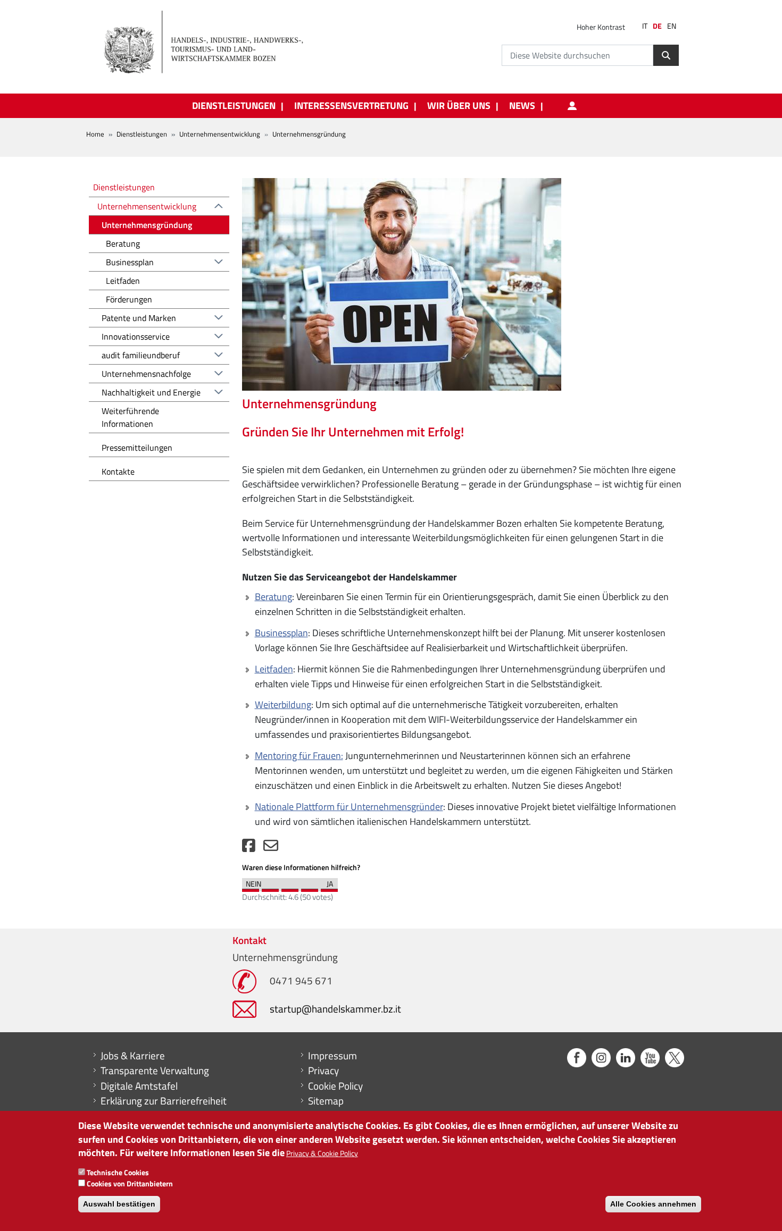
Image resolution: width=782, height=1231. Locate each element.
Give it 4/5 (309, 887)
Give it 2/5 (270, 887)
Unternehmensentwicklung (219, 134)
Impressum (332, 1055)
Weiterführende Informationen (130, 417)
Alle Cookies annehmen (653, 1204)
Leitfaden (274, 669)
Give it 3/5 (289, 887)
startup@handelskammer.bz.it (335, 1008)
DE (657, 26)
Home (95, 134)
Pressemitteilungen (137, 447)
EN (671, 26)
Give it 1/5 (250, 887)
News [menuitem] (522, 106)
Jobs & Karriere (133, 1055)
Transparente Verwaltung (155, 1070)
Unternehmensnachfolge (146, 373)
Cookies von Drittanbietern (130, 1183)
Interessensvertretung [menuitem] (351, 106)
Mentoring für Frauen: (299, 755)
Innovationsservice (136, 336)
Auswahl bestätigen (119, 1204)
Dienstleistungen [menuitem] (234, 106)
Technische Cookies (118, 1172)
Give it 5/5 (329, 887)
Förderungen (129, 299)
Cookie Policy (335, 1085)
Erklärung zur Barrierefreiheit (164, 1100)
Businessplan (281, 633)
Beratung (273, 596)
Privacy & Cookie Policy (322, 1153)
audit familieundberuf (141, 355)
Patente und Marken (139, 317)
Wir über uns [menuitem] (458, 106)
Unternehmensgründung (147, 224)
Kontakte (118, 471)
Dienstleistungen (142, 134)
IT (644, 26)
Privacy (323, 1070)
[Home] (209, 42)
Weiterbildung (283, 704)
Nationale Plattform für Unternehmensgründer (349, 806)
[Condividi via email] (270, 848)
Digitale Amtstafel (139, 1085)
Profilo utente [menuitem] (572, 106)
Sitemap (326, 1100)
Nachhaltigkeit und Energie (151, 392)
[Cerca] (666, 55)
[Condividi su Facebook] (248, 848)
